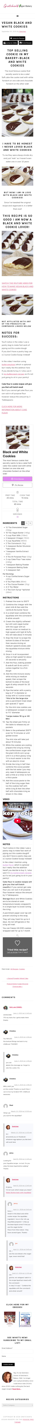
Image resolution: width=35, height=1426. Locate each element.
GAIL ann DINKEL (15, 1007)
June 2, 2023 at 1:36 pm (23, 1037)
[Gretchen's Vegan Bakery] (17, 11)
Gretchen (15, 1126)
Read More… (16, 1389)
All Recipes (14, 969)
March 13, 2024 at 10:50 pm (21, 1111)
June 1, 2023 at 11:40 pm (22, 1013)
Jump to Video (11, 43)
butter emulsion (8, 364)
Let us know (12, 952)
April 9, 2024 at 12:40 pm (22, 1185)
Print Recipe (27, 43)
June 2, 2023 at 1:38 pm (23, 1085)
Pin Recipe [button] (18, 485)
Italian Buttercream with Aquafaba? (18, 1192)
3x (30, 523)
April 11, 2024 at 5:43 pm (22, 1209)
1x (23, 523)
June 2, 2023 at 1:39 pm (23, 1061)
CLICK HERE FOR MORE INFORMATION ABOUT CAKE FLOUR (14, 409)
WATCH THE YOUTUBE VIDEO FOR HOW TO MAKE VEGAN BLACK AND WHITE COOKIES (17, 286)
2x (26, 523)
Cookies (22, 969)
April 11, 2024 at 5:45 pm (22, 1249)
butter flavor (8, 865)
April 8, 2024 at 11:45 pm (22, 1159)
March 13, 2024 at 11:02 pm (21, 1132)
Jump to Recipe (18, 38)
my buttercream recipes (14, 374)
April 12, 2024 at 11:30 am (22, 1273)
